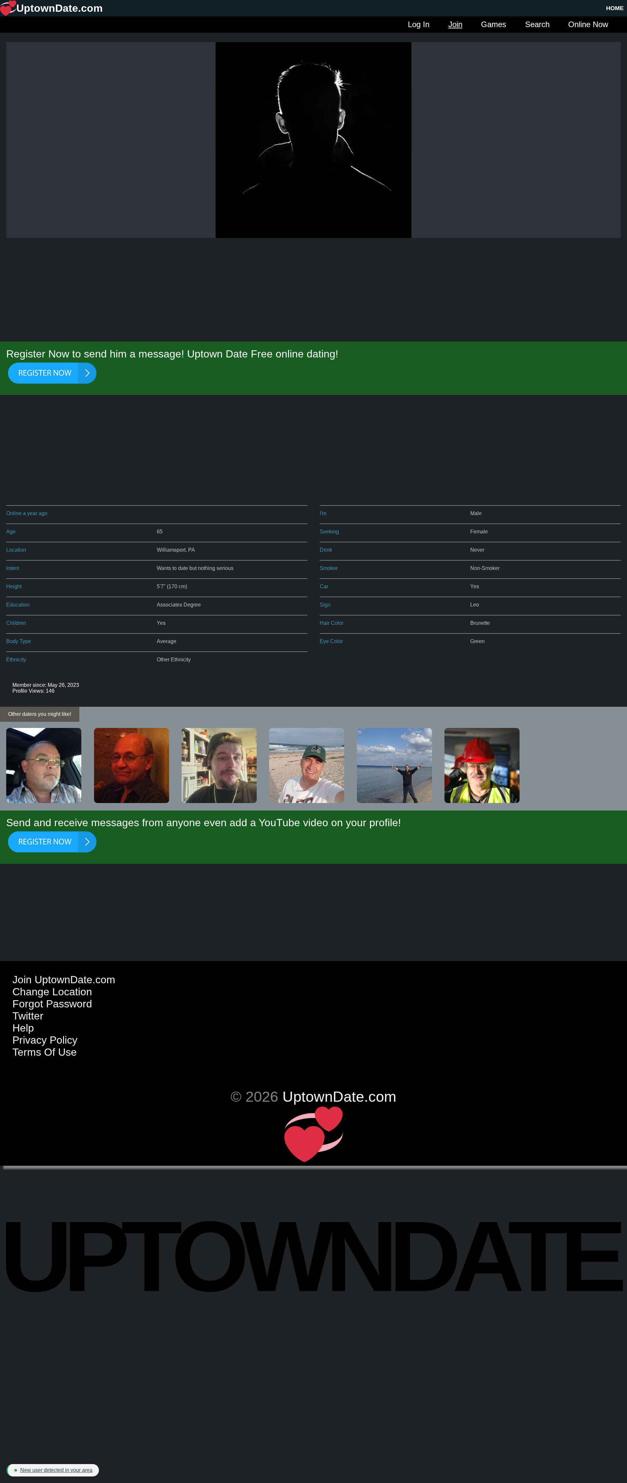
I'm (323, 513)
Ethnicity (16, 659)
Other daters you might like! (39, 714)
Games (493, 24)
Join (455, 24)
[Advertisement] (313, 290)
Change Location (52, 992)
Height (14, 586)
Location (16, 550)
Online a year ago (26, 513)
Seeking (329, 531)
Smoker (329, 568)
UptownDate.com (339, 1096)
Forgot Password (52, 1004)
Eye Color (331, 641)
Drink (326, 550)
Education (18, 604)
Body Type (18, 641)
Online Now (588, 24)
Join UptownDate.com (63, 980)
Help (23, 1028)
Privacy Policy (44, 1040)
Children (16, 623)
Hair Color (332, 623)
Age (11, 531)
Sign (325, 604)
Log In (418, 24)
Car (324, 586)
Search (537, 24)
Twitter (27, 1016)
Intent (12, 568)
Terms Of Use (44, 1052)
